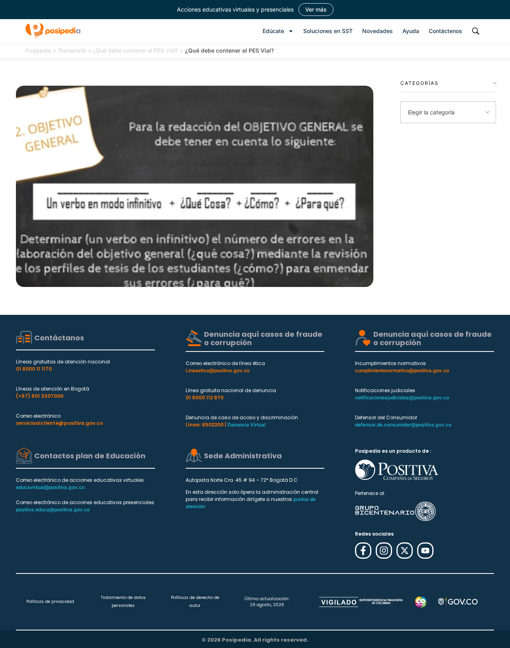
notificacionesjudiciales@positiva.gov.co (402, 398)
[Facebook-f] (363, 550)
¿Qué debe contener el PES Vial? (135, 50)
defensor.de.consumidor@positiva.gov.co (403, 425)
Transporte (72, 50)
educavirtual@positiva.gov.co (50, 487)
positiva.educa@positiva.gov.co (53, 510)
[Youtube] (425, 550)
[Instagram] (384, 550)
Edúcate (273, 30)
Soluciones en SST (328, 30)
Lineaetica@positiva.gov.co (217, 370)
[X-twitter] (404, 550)
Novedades (377, 30)
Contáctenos (445, 30)
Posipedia (38, 50)
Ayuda (410, 30)
